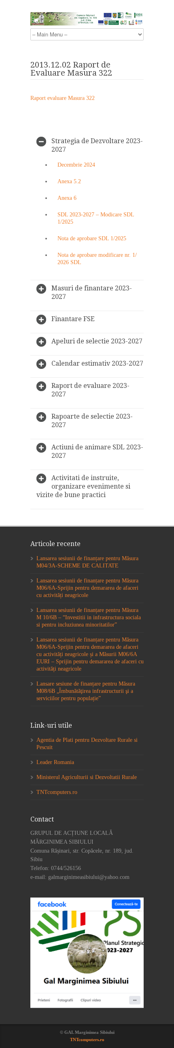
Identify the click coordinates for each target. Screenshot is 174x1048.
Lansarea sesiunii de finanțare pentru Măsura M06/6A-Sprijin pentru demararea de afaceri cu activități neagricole (87, 588)
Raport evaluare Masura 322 (62, 98)
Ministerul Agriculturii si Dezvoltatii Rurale (86, 777)
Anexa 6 (66, 198)
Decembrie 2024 (76, 165)
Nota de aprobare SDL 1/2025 (91, 238)
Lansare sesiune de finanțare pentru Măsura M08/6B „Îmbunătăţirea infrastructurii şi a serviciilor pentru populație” (85, 691)
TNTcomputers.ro (56, 792)
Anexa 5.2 (69, 181)
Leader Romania (55, 762)
